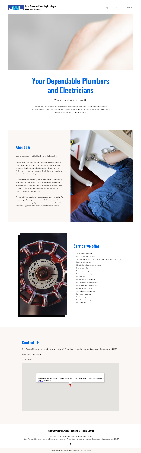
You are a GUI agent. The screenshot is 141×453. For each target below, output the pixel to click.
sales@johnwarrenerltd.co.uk (112, 8)
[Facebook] (70, 444)
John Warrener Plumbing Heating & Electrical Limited (40, 8)
